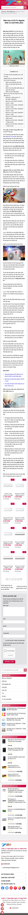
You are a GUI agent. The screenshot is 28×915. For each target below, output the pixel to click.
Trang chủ (3, 11)
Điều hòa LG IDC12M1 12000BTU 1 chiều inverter (8, 567)
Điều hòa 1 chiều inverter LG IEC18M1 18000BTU (8, 494)
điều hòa (4, 681)
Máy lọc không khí (7, 678)
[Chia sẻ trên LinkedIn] (21, 579)
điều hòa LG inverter (11, 136)
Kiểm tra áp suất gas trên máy (13, 82)
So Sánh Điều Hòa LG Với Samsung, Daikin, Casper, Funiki (16, 714)
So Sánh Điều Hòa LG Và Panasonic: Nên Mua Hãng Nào (16, 708)
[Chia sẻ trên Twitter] (12, 579)
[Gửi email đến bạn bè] (15, 579)
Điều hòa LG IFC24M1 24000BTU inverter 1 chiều (8, 543)
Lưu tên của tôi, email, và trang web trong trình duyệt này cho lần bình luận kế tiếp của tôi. (14, 643)
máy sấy (4, 690)
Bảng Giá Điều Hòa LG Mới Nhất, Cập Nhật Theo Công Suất (15, 719)
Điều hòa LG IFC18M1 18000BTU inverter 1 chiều (20, 518)
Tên (4, 619)
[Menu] (2, 2)
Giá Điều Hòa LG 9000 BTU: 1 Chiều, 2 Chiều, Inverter (16, 724)
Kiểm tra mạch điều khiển (12, 91)
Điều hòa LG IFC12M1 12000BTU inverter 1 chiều (8, 518)
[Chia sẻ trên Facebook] (9, 579)
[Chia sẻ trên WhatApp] (7, 579)
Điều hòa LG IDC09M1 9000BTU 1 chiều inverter (20, 543)
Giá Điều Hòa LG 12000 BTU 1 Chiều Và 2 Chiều (16, 729)
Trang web (6, 633)
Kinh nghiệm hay (11, 11)
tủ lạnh (4, 696)
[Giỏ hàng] (25, 3)
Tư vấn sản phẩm (6, 699)
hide (17, 71)
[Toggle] (25, 874)
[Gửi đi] (25, 7)
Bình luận (6, 605)
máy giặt (4, 687)
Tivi (3, 693)
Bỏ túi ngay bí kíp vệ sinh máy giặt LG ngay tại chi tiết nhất (7, 587)
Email (5, 626)
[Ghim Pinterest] (18, 579)
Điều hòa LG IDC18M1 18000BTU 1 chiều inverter (20, 567)
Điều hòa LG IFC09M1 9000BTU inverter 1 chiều (20, 494)
